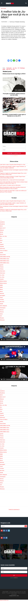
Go (25, 526)
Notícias (3, 8)
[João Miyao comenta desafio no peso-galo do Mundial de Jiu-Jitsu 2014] (14, 105)
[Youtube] (2, 531)
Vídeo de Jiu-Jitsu (10, 69)
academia (2, 222)
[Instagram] (4, 531)
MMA (4, 69)
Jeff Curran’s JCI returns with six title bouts (10, 185)
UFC (1, 316)
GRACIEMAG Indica (4, 258)
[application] (14, 333)
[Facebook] (6, 531)
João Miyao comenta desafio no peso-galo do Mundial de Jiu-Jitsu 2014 (14, 115)
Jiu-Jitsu (15, 68)
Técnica (2, 311)
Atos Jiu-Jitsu (3, 236)
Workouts (2, 320)
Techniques (2, 307)
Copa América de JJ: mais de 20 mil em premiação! (12, 180)
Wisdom (2, 318)
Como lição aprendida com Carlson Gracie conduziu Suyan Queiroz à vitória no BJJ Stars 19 (13, 182)
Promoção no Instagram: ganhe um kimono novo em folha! (14, 94)
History (1, 267)
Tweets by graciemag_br (14, 509)
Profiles (2, 299)
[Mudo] (24, 339)
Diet (1, 242)
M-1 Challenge (21, 68)
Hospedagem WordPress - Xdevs (14, 595)
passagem (2, 295)
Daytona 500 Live (4, 600)
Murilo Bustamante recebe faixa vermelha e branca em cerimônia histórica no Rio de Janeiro (13, 188)
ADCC (1, 226)
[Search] (26, 3)
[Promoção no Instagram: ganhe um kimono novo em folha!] (14, 84)
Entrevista (2, 248)
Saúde (1, 303)
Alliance (2, 230)
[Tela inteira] (26, 339)
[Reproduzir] (1, 339)
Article (1, 232)
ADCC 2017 (3, 228)
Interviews (2, 271)
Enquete (2, 246)
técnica (1, 309)
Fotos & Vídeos (3, 250)
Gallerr (1, 252)
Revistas (2, 301)
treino (1, 314)
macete (2, 279)
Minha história (3, 281)
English (1, 244)
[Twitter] (9, 531)
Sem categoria (3, 305)
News (1, 289)
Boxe (1, 240)
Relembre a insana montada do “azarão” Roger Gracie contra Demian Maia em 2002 (12, 177)
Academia (2, 224)
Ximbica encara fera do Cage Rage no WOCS (14, 73)
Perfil (1, 297)
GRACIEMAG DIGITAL (5, 256)
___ (1, 220)
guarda (1, 265)
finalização (9, 68)
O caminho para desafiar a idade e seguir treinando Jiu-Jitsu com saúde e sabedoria (13, 167)
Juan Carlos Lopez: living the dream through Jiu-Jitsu (12, 164)
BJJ (1, 238)
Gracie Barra (3, 254)
